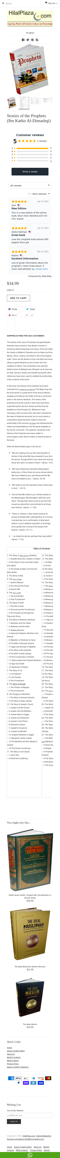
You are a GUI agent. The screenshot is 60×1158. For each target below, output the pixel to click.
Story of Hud (17, 593)
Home (9, 1047)
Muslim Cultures (13, 1057)
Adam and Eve (24, 555)
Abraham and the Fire (17, 630)
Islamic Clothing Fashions (17, 1067)
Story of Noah (17, 579)
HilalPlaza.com (29, 1135)
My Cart (53, 3)
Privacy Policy (13, 1063)
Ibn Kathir (33, 423)
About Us (11, 1054)
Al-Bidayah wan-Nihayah (27, 389)
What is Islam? (13, 1060)
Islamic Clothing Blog (16, 1050)
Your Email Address (15, 1110)
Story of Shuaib (19, 683)
